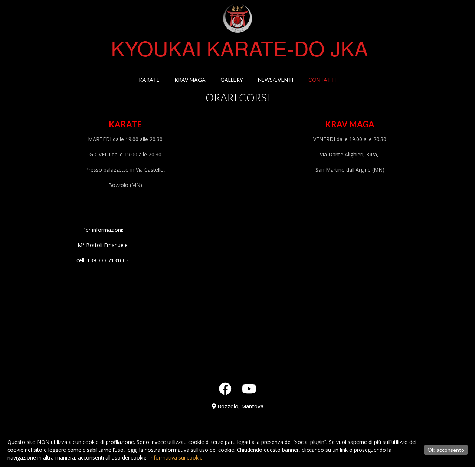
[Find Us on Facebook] (225, 388)
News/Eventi (276, 80)
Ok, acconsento (446, 450)
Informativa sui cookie (176, 457)
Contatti (322, 80)
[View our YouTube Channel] (249, 388)
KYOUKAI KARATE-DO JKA (239, 48)
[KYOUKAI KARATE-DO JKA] (237, 18)
